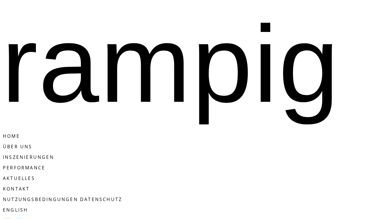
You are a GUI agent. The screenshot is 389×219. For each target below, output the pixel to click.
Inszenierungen (28, 157)
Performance (24, 168)
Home (11, 136)
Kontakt (16, 189)
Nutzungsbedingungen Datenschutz (62, 199)
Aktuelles (19, 178)
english (15, 210)
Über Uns (17, 146)
